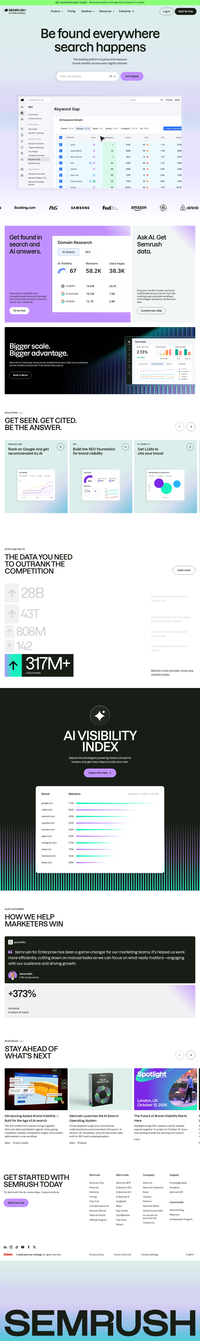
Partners (147, 1201)
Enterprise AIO (123, 1192)
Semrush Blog (177, 1210)
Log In (166, 11)
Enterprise (125, 11)
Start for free (185, 11)
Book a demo (20, 375)
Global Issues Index (153, 1211)
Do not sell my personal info (150, 1216)
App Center (122, 1211)
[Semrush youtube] (23, 1247)
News (146, 1192)
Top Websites (123, 1215)
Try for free (19, 310)
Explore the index (98, 772)
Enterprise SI (122, 1197)
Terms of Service (122, 1255)
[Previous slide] (179, 426)
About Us (147, 1183)
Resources (105, 11)
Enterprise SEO (124, 1187)
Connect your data (151, 310)
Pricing (71, 11)
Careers (147, 1197)
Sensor (119, 1224)
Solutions (86, 11)
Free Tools (121, 1220)
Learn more (183, 570)
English (190, 1254)
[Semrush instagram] (11, 1247)
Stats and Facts (97, 1215)
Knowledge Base (178, 1183)
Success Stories (97, 1211)
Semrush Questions (153, 1187)
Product (55, 11)
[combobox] (84, 76)
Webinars (175, 1215)
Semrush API (176, 1192)
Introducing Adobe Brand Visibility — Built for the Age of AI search (32, 1118)
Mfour (119, 1206)
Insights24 (121, 1201)
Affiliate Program (98, 1220)
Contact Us (148, 1223)
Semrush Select (151, 1206)
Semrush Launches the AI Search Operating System (93, 1118)
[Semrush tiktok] (17, 1247)
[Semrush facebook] (28, 1247)
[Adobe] (8, 1254)
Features (94, 1187)
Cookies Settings (149, 1255)
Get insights (132, 76)
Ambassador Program (181, 1219)
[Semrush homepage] (14, 11)
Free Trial (94, 1201)
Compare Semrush (99, 1206)
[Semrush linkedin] (5, 1247)
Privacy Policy (96, 1255)
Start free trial (16, 1203)
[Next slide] (191, 426)
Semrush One (96, 1183)
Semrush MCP (123, 1183)
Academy (175, 1187)
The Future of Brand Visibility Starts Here (160, 1118)
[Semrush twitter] (34, 1247)
